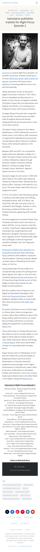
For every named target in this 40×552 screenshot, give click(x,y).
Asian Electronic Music (12, 485)
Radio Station (16, 530)
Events (14, 523)
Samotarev (6, 73)
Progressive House (10, 495)
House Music (24, 10)
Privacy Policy (12, 546)
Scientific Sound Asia (11, 499)
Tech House (19, 15)
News (27, 530)
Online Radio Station (18, 12)
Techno (27, 15)
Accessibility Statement (25, 546)
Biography (28, 517)
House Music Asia (22, 492)
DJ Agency (24, 523)
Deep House (28, 485)
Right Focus (25, 495)
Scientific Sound (10, 3)
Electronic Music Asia (11, 488)
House (25, 488)
